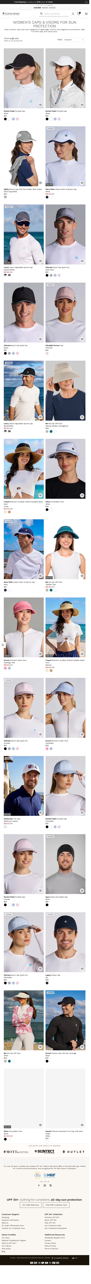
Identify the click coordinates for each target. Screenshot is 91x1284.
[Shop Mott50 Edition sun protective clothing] (15, 1151)
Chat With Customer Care (56, 1205)
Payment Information (10, 1220)
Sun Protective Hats (53, 1225)
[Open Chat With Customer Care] (86, 2)
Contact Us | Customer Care (13, 1228)
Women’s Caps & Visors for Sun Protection (44, 24)
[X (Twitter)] (50, 1185)
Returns (5, 1223)
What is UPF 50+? (9, 1243)
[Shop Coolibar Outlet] (73, 1151)
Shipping (5, 1217)
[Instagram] (45, 1185)
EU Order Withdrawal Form (13, 1225)
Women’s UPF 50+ (52, 1217)
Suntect (52, 7)
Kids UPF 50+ (50, 1223)
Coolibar (37, 7)
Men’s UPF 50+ (51, 1220)
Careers (48, 1240)
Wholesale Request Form (55, 1238)
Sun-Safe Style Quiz (31, 1205)
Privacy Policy (50, 1243)
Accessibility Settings (61, 1258)
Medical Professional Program (14, 1240)
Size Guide (6, 1249)
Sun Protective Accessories (56, 1228)
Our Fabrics (6, 1246)
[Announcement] (33, 2)
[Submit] (41, 13)
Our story (5, 1238)
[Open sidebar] (3, 645)
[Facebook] (39, 1185)
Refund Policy (50, 1246)
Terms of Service (51, 1249)
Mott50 (45, 7)
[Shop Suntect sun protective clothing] (44, 1151)
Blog (3, 1251)
